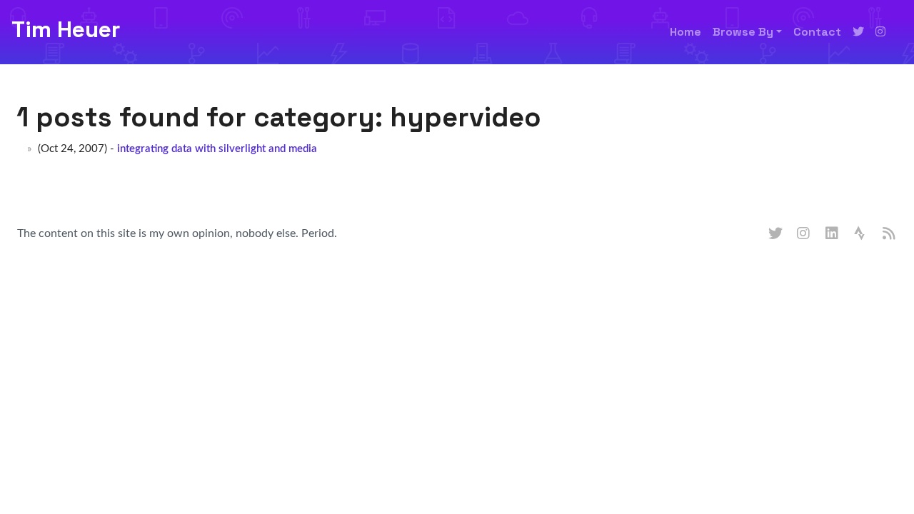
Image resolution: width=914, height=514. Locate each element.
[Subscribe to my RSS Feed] (890, 234)
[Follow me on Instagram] (880, 32)
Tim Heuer (65, 29)
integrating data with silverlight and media (217, 148)
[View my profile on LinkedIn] (832, 234)
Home (685, 31)
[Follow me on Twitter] (858, 32)
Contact (817, 31)
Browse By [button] (743, 31)
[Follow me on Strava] (861, 234)
